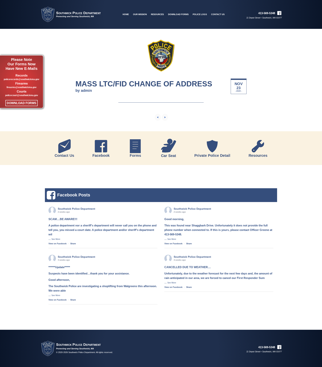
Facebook (101, 155)
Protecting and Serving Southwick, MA (75, 16)
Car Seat (168, 156)
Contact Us (218, 14)
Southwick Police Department (78, 13)
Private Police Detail (212, 155)
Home (126, 14)
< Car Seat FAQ (158, 117)
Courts (21, 93)
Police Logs (200, 14)
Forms (135, 155)
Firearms (22, 85)
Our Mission (140, 14)
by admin (83, 90)
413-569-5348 (266, 13)
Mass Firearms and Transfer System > (165, 117)
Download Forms (21, 103)
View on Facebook (57, 243)
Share (73, 243)
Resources (157, 14)
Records (21, 77)
